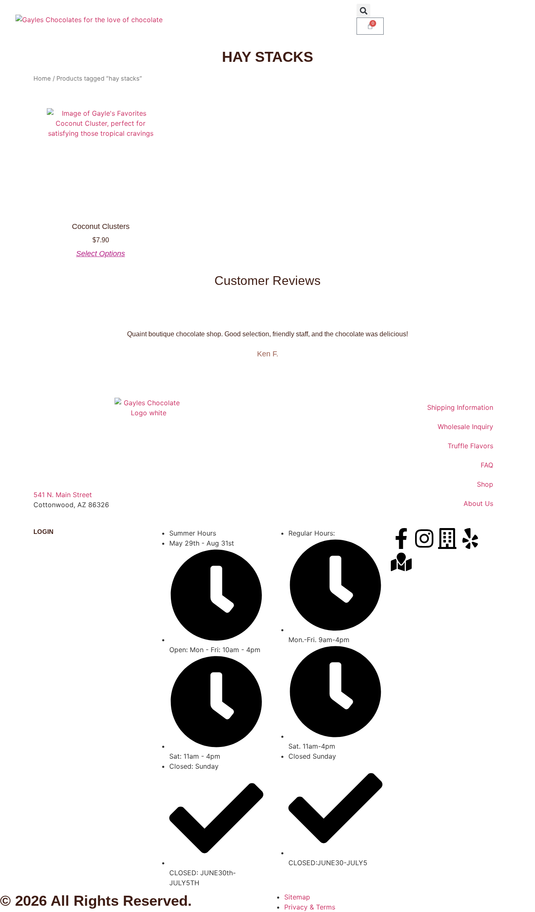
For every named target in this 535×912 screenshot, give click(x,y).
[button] (363, 11)
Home (42, 78)
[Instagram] (424, 538)
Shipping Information (460, 407)
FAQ (487, 465)
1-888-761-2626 (59, 515)
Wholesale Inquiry (465, 426)
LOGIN (43, 531)
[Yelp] (470, 538)
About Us (478, 503)
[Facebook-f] (401, 538)
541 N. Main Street (62, 494)
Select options (100, 253)
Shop (485, 484)
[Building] (447, 538)
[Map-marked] (401, 561)
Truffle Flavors (470, 446)
